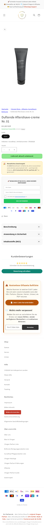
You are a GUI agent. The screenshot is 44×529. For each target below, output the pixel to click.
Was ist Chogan (9, 439)
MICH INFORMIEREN (22, 201)
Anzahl (4, 145)
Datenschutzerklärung (20, 196)
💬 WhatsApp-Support (29, 7)
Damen (6, 347)
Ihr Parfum (24, 505)
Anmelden (30, 327)
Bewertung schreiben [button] (22, 271)
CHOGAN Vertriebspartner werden (16, 370)
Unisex (6, 357)
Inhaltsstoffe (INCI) (12, 242)
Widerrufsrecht (9, 407)
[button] (4, 15)
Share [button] (6, 216)
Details (23, 129)
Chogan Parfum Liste (11, 444)
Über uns (7, 435)
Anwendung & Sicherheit (15, 234)
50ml (5, 136)
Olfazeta (7, 468)
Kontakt (7, 385)
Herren (6, 352)
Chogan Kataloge (10, 458)
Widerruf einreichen (12, 412)
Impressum (8, 403)
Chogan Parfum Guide (11, 473)
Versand (7, 380)
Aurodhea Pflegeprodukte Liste (15, 454)
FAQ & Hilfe (8, 375)
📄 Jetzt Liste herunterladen (22, 302)
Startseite (5, 109)
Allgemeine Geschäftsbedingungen (16, 421)
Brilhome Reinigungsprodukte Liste (16, 449)
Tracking (7, 389)
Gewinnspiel (8, 478)
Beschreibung (10, 227)
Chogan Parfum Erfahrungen (14, 463)
